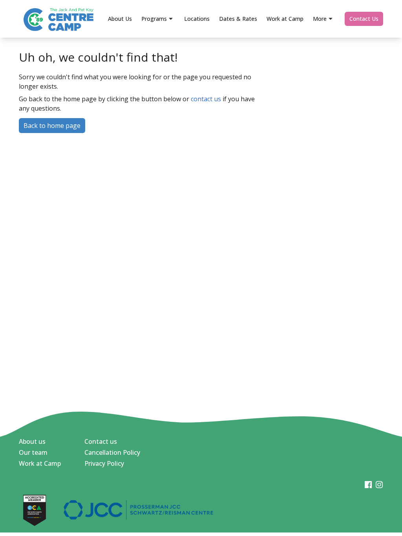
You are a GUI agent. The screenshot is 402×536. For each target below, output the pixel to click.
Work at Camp (40, 463)
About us (32, 441)
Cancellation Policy (112, 452)
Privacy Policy (104, 463)
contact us (206, 99)
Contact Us (363, 18)
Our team (33, 452)
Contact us (100, 441)
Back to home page (52, 125)
